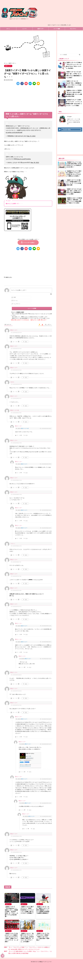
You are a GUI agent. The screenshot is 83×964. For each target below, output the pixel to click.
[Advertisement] (60, 12)
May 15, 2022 (31, 136)
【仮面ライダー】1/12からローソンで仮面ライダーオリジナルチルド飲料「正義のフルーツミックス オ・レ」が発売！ (11, 937)
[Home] (19, 16)
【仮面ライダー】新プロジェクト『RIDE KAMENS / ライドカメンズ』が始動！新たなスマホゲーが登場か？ (27, 910)
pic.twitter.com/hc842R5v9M (14, 132)
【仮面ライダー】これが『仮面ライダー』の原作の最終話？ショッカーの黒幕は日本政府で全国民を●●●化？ (42, 910)
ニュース (24, 28)
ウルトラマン (73, 28)
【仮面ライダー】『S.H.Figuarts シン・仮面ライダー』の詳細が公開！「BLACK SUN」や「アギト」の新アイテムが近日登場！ (11, 911)
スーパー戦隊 (57, 28)
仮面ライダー (40, 28)
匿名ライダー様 (24, 428)
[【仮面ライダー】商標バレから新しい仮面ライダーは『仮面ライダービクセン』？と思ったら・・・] (30, 83)
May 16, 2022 (35, 162)
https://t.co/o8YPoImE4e (24, 159)
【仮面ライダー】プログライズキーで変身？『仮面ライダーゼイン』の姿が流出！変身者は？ (42, 937)
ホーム (8, 28)
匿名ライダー (24, 464)
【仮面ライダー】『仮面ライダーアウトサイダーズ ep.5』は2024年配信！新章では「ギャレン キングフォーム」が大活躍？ (27, 937)
